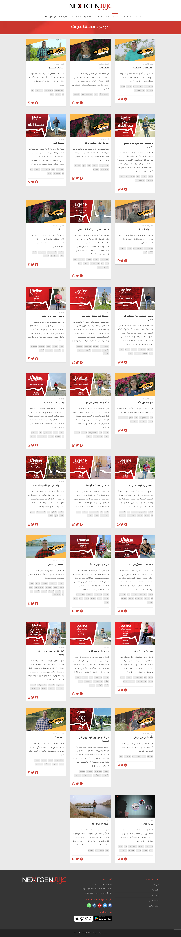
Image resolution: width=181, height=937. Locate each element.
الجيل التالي (154, 906)
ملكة (75, 598)
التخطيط (57, 350)
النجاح (34, 252)
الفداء (55, 433)
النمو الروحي (59, 169)
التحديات (143, 177)
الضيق (37, 591)
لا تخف (78, 512)
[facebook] (110, 905)
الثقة (79, 263)
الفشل (130, 353)
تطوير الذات (97, 775)
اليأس (106, 681)
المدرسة (44, 760)
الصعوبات (138, 353)
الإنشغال (122, 248)
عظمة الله (57, 173)
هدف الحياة (41, 252)
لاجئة (80, 598)
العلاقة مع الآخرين (87, 94)
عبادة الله (77, 166)
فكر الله (150, 421)
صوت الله (150, 90)
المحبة (100, 267)
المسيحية (122, 516)
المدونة (155, 895)
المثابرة (89, 259)
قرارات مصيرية (139, 180)
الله (138, 177)
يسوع (131, 418)
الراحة (145, 252)
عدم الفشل (142, 350)
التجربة (61, 764)
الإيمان (151, 177)
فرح (84, 166)
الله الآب (36, 169)
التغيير (106, 267)
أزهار (96, 94)
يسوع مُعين (104, 516)
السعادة (94, 166)
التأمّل (151, 252)
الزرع (56, 516)
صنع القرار (150, 180)
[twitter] (105, 905)
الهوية (151, 681)
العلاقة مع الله (148, 86)
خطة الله (95, 259)
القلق (106, 685)
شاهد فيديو (154, 901)
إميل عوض (39, 764)
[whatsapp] (89, 905)
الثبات (61, 516)
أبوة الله (90, 516)
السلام (56, 587)
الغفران (51, 436)
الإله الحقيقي (134, 421)
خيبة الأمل (49, 350)
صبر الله (54, 764)
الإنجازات (46, 256)
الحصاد (50, 516)
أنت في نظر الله (35, 689)
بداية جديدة (149, 820)
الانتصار (77, 433)
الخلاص (32, 436)
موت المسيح (48, 433)
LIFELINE (150, 140)
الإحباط (127, 350)
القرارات (121, 177)
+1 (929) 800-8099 (90, 889)
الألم (91, 677)
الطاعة (123, 86)
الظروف (105, 350)
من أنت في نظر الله (128, 681)
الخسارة (51, 591)
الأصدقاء (76, 94)
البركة (52, 94)
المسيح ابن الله (41, 436)
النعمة (87, 598)
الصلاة (48, 346)
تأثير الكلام (39, 90)
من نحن (155, 885)
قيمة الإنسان (55, 256)
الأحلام (42, 350)
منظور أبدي (56, 595)
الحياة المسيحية (140, 90)
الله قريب (44, 591)
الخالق (50, 173)
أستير (106, 602)
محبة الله (47, 764)
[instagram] (94, 905)
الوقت (129, 248)
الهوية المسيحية (142, 681)
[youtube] (100, 905)
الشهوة (95, 169)
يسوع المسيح (123, 418)
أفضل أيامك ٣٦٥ (147, 64)
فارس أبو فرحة (137, 86)
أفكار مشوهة (104, 169)
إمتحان (129, 86)
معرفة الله (143, 421)
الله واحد (89, 436)
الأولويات (127, 756)
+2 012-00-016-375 (99, 885)
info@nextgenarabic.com (95, 893)
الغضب (92, 685)
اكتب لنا (155, 890)
